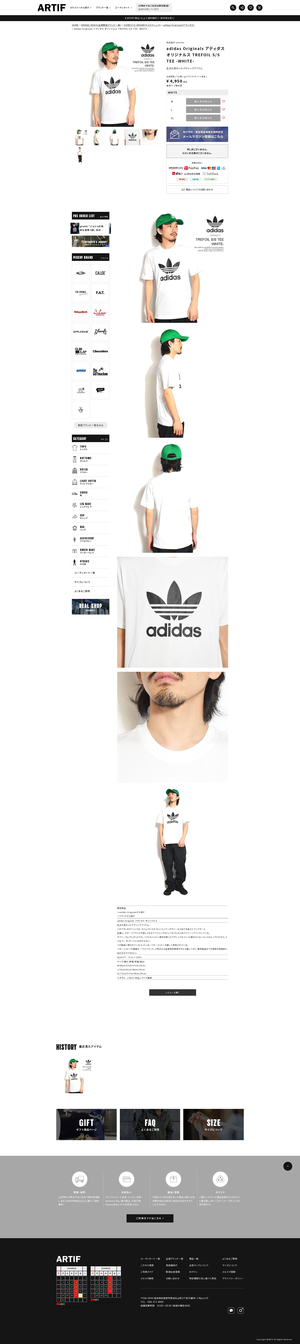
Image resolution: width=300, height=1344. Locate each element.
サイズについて (82, 582)
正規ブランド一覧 (174, 1258)
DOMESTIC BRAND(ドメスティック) (142, 25)
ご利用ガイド (147, 1271)
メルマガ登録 (228, 1271)
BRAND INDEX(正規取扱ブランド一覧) (101, 25)
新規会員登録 (173, 1271)
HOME (75, 25)
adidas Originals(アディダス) (179, 25)
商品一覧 (194, 1258)
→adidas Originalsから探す (131, 912)
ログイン (193, 1271)
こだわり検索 (147, 1265)
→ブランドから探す (126, 916)
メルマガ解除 (147, 1278)
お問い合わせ (172, 1278)
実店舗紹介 (172, 1265)
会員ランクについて (199, 1265)
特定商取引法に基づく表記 (202, 1278)
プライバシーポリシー (233, 1278)
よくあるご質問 (82, 591)
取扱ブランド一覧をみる (90, 425)
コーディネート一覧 (84, 572)
